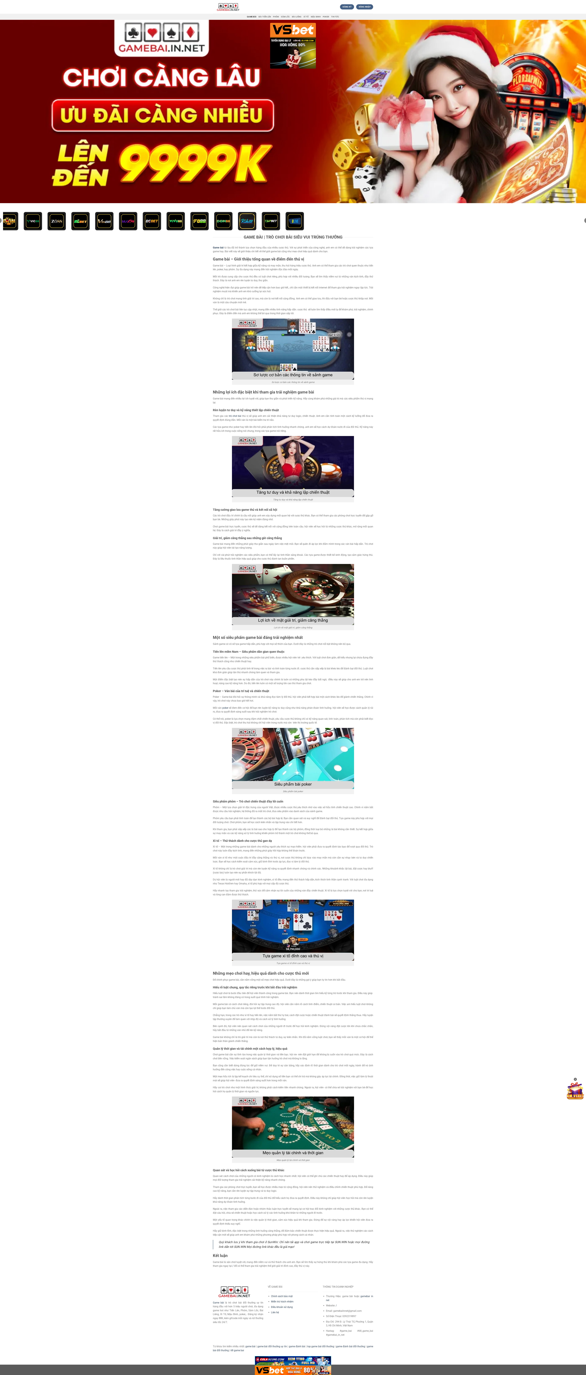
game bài (250, 1346)
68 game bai (237, 1350)
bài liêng (296, 17)
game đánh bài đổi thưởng (350, 1346)
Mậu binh (316, 17)
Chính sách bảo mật (282, 1296)
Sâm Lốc (285, 17)
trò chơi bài (235, 416)
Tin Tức (335, 17)
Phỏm (276, 17)
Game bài (218, 1302)
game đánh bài (297, 1346)
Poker (326, 17)
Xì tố (306, 17)
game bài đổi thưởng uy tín (272, 1346)
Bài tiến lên (265, 17)
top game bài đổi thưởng (320, 1346)
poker (225, 707)
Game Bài (251, 17)
